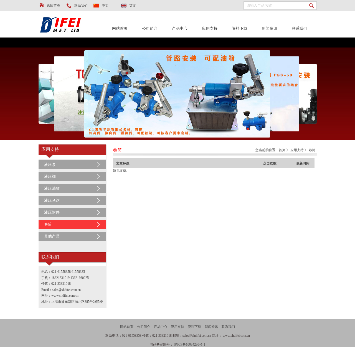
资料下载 (239, 28)
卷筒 (48, 224)
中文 (105, 6)
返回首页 (53, 6)
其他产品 (52, 236)
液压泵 (50, 165)
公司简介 (150, 28)
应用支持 (209, 28)
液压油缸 (52, 188)
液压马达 (52, 200)
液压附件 (52, 212)
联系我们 (81, 6)
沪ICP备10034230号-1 (189, 344)
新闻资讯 (269, 28)
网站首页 (120, 28)
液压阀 (50, 176)
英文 (132, 6)
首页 (282, 150)
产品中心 (179, 28)
